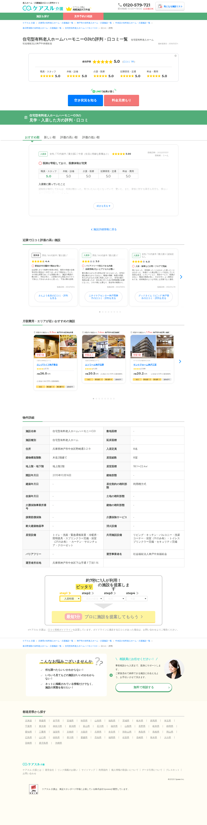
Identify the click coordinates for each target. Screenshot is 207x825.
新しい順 (50, 137)
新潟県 (72, 726)
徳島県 (56, 737)
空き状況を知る (85, 100)
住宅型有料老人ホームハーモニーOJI (81, 28)
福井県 (114, 726)
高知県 (98, 737)
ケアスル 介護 (29, 23)
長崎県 (139, 737)
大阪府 (84, 731)
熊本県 (153, 737)
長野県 (142, 726)
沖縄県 (58, 743)
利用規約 (103, 769)
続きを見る (102, 205)
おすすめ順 (32, 137)
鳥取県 (142, 731)
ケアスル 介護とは (32, 769)
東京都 (42, 726)
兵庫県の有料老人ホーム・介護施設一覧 (55, 23)
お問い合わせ (29, 773)
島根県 (156, 731)
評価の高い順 (69, 137)
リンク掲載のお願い (68, 769)
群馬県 (153, 720)
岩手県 (56, 720)
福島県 (112, 720)
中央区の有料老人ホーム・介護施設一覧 (132, 23)
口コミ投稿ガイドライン (60, 629)
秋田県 (84, 720)
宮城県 (70, 720)
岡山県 (169, 731)
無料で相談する (144, 687)
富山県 (86, 726)
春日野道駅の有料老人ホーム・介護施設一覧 (42, 28)
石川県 (100, 726)
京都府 (70, 731)
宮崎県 (28, 743)
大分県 (167, 737)
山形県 (98, 720)
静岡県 (169, 726)
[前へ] (25, 277)
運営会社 (49, 769)
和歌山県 (126, 731)
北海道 (28, 720)
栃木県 (139, 720)
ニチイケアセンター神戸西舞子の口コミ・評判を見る (103, 297)
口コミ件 (128, 61)
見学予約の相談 (83, 16)
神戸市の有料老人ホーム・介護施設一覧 (94, 23)
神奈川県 (57, 726)
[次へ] (181, 277)
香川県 (70, 737)
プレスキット (173, 769)
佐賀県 (125, 737)
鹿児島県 (43, 743)
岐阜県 (156, 726)
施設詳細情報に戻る (105, 229)
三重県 (42, 731)
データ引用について (152, 769)
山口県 (42, 737)
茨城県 (125, 720)
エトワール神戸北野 (94, 364)
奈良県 (112, 731)
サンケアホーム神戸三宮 (145, 364)
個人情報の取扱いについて (124, 769)
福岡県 (112, 737)
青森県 (42, 720)
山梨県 (128, 726)
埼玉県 (167, 720)
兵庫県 (98, 731)
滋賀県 (56, 731)
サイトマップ (88, 769)
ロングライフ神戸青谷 (47, 364)
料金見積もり (121, 100)
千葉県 (28, 726)
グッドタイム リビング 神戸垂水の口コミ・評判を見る (153, 297)
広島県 (28, 737)
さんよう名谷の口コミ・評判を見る (53, 297)
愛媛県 (84, 737)
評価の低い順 (91, 137)
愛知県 (28, 731)
